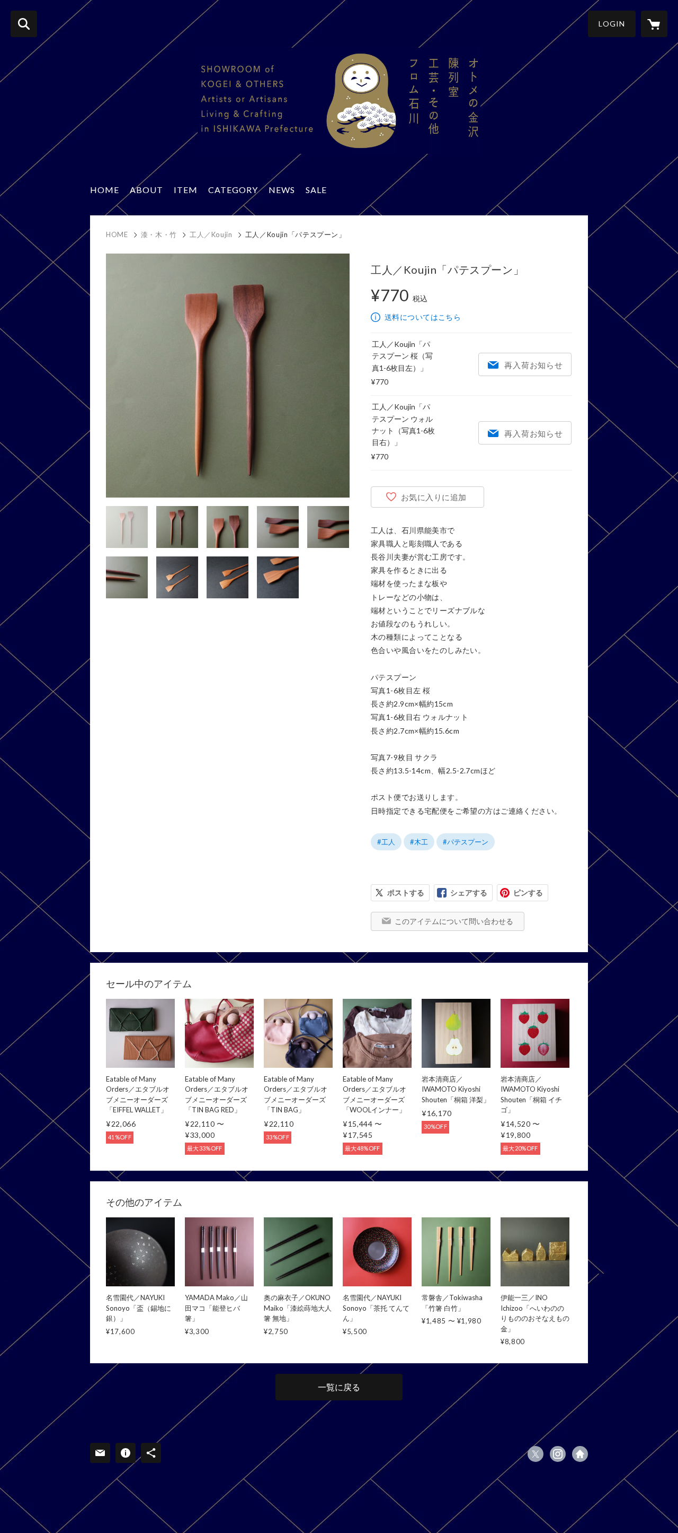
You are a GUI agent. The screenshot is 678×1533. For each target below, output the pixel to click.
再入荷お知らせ (533, 365)
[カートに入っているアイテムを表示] (654, 24)
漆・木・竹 (159, 234)
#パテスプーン (465, 842)
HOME (104, 190)
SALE (316, 190)
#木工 (419, 842)
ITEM (186, 190)
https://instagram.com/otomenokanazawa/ (558, 1454)
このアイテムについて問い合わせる (454, 921)
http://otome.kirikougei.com (580, 1454)
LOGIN (612, 23)
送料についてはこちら (423, 316)
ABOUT (146, 190)
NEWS (282, 190)
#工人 (386, 842)
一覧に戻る (339, 1387)
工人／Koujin (211, 234)
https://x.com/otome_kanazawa (535, 1454)
